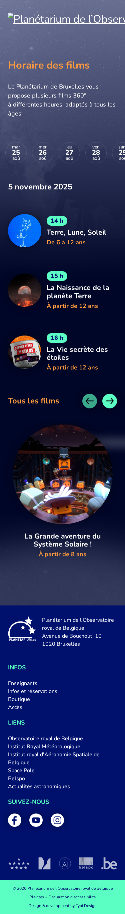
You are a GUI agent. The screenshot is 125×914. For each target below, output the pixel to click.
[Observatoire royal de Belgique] (19, 863)
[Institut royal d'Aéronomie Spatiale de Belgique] (65, 863)
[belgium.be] (109, 863)
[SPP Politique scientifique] (86, 863)
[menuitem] (62, 683)
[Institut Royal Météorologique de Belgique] (44, 863)
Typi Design (86, 905)
